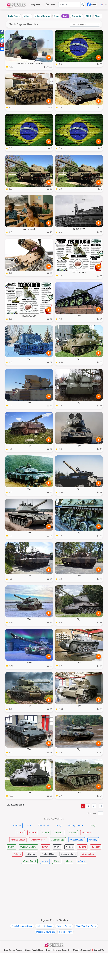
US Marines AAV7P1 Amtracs (29, 63)
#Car (29, 825)
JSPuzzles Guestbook (81, 950)
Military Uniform (42, 16)
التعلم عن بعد (29, 229)
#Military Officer (38, 840)
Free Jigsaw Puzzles (13, 950)
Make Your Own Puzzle (86, 926)
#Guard (45, 833)
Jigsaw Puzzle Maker (34, 950)
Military (27, 16)
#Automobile (43, 825)
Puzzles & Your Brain (45, 932)
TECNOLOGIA (79, 272)
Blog (48, 950)
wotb (29, 662)
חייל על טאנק (79, 229)
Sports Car (77, 16)
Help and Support (61, 950)
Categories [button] (34, 5)
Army (56, 16)
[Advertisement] (54, 891)
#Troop (32, 833)
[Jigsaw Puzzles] (16, 4)
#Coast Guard (76, 840)
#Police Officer (18, 840)
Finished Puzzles (64, 926)
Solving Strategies (44, 926)
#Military (93, 840)
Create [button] (51, 4)
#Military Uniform (75, 825)
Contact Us (99, 950)
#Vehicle (17, 825)
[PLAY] (48, 57)
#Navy (58, 825)
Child (88, 16)
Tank (65, 16)
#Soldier (59, 833)
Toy (79, 316)
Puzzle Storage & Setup (22, 926)
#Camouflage (57, 840)
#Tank (20, 833)
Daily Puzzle (14, 16)
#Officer (72, 833)
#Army (92, 825)
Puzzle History (65, 932)
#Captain (86, 833)
